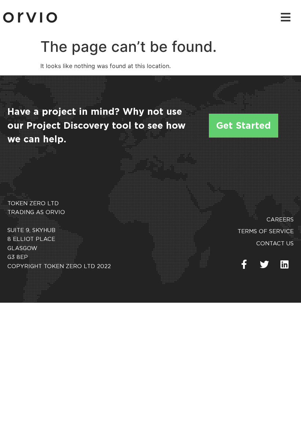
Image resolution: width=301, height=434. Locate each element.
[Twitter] (264, 264)
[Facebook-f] (244, 264)
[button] (286, 17)
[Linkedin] (284, 264)
